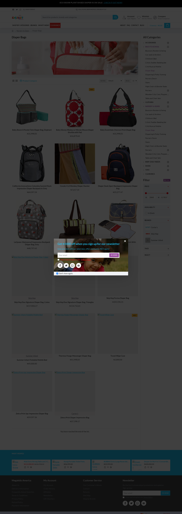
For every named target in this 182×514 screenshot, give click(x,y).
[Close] (125, 241)
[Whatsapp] (72, 265)
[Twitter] (66, 265)
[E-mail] (78, 265)
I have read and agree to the (75, 260)
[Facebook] (60, 265)
